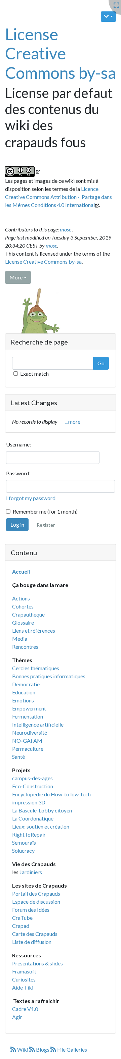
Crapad (20, 925)
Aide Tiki (22, 987)
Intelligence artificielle (38, 724)
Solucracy (23, 850)
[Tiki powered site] (36, 320)
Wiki (22, 1049)
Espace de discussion (36, 901)
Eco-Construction (32, 786)
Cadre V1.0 (25, 1009)
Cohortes (23, 606)
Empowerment (29, 708)
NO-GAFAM (27, 740)
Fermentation (27, 716)
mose (65, 229)
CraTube (22, 917)
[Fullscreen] (116, 5)
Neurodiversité (29, 732)
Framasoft (24, 971)
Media (19, 638)
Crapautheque (28, 614)
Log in (17, 524)
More (16, 277)
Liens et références (33, 630)
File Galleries (71, 1049)
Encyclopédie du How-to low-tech (51, 794)
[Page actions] (108, 16)
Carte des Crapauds (34, 934)
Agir (17, 1017)
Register (46, 525)
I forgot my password (30, 498)
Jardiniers (30, 872)
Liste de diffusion (31, 942)
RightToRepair (29, 834)
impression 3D (28, 802)
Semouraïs (24, 842)
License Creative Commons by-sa (60, 53)
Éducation (23, 692)
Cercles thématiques (35, 668)
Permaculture (27, 748)
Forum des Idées (30, 909)
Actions (21, 598)
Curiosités (24, 979)
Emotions (23, 700)
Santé (18, 756)
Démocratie (26, 684)
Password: (18, 473)
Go (101, 363)
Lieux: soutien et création (40, 826)
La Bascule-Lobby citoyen (42, 810)
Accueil (21, 571)
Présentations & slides (37, 963)
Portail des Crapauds (36, 893)
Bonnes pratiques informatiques (48, 676)
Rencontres (25, 646)
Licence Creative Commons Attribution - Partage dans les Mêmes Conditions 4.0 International (58, 197)
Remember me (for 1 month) (45, 511)
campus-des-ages (32, 778)
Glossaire (23, 622)
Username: (18, 444)
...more (72, 421)
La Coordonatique (32, 818)
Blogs (42, 1049)
